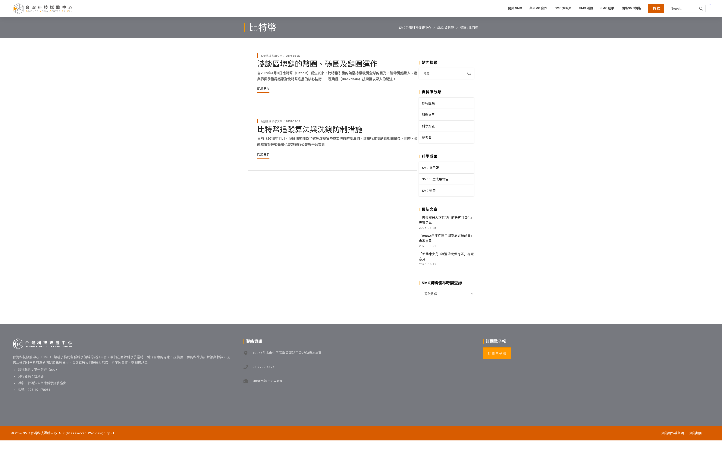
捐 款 (656, 8)
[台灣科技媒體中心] (43, 8)
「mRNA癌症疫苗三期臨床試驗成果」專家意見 (446, 238)
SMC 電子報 (430, 168)
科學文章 (277, 55)
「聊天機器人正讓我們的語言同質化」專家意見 (446, 220)
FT (112, 433)
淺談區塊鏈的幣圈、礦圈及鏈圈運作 (317, 64)
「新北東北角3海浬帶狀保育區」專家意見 (446, 256)
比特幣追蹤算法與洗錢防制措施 (310, 129)
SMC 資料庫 (445, 28)
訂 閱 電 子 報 (497, 353)
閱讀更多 (263, 89)
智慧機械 (266, 55)
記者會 (427, 138)
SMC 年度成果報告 (435, 179)
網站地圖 (695, 433)
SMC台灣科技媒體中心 (415, 28)
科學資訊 (428, 126)
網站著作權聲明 (672, 433)
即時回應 (428, 103)
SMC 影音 (429, 191)
